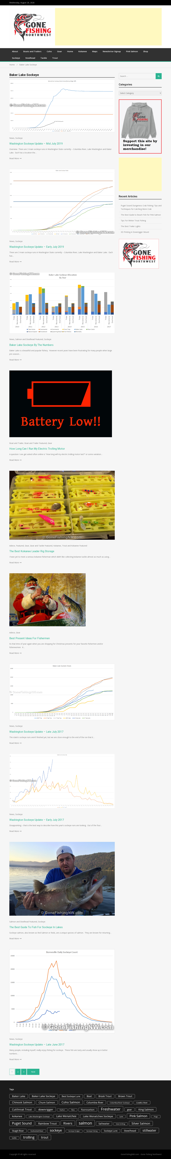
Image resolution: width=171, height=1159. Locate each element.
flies (73, 1110)
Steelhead (30, 58)
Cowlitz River (142, 1102)
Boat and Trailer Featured (35, 443)
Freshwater (111, 1109)
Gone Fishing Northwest (151, 1154)
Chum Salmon (47, 1102)
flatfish (62, 1110)
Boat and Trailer (16, 443)
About (15, 51)
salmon (85, 1123)
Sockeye (16, 58)
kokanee (17, 1116)
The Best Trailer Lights (130, 226)
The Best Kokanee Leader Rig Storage (31, 551)
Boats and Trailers (32, 51)
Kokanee (82, 51)
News (11, 138)
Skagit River (18, 1130)
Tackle (43, 58)
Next (33, 1071)
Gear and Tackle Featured (41, 545)
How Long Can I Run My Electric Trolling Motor (37, 448)
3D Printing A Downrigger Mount (135, 232)
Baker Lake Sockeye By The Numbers (31, 345)
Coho (49, 51)
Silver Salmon (141, 1123)
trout (44, 1137)
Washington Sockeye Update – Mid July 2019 (36, 143)
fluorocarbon (87, 1109)
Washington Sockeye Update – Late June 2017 (36, 1044)
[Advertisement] (108, 26)
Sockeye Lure (110, 1130)
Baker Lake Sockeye (43, 1096)
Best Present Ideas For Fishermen (29, 638)
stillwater (149, 1130)
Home (70, 51)
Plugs (156, 1117)
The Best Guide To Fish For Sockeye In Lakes (36, 927)
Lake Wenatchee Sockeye (98, 1116)
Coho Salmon (71, 1102)
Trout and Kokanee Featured (74, 545)
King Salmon (146, 1109)
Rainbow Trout (47, 1123)
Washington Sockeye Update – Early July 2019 (36, 246)
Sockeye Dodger (74, 1131)
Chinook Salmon (22, 1102)
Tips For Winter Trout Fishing (133, 220)
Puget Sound (22, 1123)
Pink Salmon (132, 51)
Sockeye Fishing (91, 1131)
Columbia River (95, 1102)
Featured (20, 545)
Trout (55, 58)
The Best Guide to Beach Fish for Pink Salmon (141, 215)
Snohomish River (36, 1131)
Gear (59, 51)
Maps (94, 51)
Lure (121, 1116)
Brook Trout (105, 1096)
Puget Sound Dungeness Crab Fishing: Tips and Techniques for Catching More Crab (141, 207)
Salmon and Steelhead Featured (29, 339)
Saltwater (104, 1123)
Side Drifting (120, 1124)
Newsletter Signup (112, 51)
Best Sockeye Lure (71, 1096)
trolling (28, 1137)
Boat (89, 1096)
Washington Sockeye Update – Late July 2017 (36, 731)
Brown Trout (125, 1096)
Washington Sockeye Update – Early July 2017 (36, 819)
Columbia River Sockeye (120, 1103)
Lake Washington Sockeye (39, 1116)
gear (129, 1109)
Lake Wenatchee (66, 1116)
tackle (14, 1138)
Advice (12, 545)
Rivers (67, 1123)
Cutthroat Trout (22, 1109)
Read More (14, 158)
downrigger (45, 1109)
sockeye (56, 1130)
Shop (145, 51)
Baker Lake (18, 1096)
